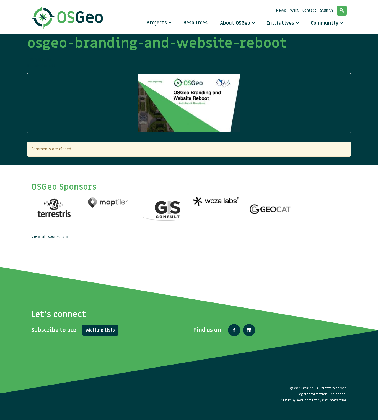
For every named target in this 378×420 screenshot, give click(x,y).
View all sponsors (47, 236)
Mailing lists (100, 330)
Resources (195, 23)
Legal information (312, 394)
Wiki (294, 10)
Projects (157, 23)
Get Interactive (334, 400)
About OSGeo (236, 23)
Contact (309, 10)
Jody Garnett (43, 65)
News (281, 10)
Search (342, 11)
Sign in (326, 10)
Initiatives (281, 23)
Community (325, 23)
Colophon (338, 394)
